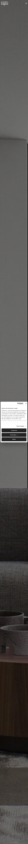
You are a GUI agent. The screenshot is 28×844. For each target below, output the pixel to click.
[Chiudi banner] (25, 403)
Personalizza (13, 434)
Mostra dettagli (20, 426)
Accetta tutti (14, 430)
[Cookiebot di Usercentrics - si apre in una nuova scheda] (17, 403)
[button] (11, 842)
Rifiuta (14, 439)
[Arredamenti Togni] (4, 3)
